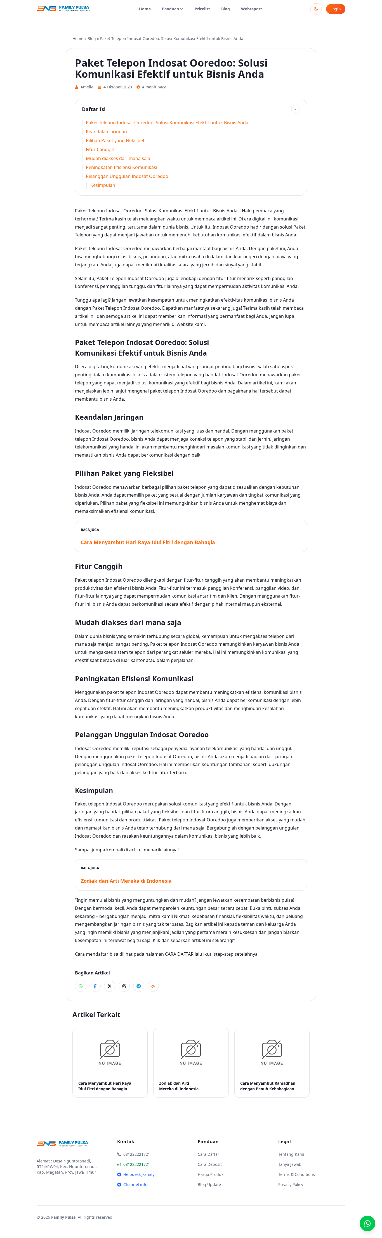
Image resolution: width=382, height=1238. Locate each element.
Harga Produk (210, 1174)
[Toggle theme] (316, 9)
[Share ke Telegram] (138, 986)
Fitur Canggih (100, 149)
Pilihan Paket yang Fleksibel (115, 140)
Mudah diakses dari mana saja (118, 158)
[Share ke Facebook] (95, 986)
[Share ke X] (109, 986)
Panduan (170, 8)
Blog (225, 8)
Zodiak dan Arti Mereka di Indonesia (126, 880)
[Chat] (367, 1223)
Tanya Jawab (289, 1164)
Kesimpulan (102, 185)
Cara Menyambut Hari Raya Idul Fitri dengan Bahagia (148, 542)
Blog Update (209, 1184)
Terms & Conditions (296, 1174)
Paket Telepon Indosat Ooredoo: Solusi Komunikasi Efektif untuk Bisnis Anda (167, 122)
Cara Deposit (210, 1164)
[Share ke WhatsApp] (80, 986)
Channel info (135, 1184)
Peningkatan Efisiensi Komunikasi (121, 167)
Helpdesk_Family (138, 1174)
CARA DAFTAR (179, 954)
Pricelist (202, 8)
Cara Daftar (208, 1154)
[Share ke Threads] (124, 986)
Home (145, 8)
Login (336, 8)
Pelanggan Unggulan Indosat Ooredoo (127, 176)
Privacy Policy (290, 1184)
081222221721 (136, 1164)
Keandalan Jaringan (106, 131)
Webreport (251, 8)
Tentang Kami (291, 1154)
